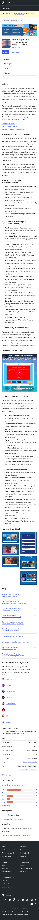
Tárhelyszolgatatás (8, 853)
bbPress (5, 884)
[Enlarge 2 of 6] (16, 547)
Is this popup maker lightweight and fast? (15, 642)
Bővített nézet (7, 775)
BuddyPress (7, 887)
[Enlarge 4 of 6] (35, 534)
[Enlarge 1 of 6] (16, 534)
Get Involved (24, 862)
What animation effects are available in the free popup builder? (13, 655)
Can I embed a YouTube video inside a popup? (10, 648)
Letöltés (5, 52)
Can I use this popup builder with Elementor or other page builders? (13, 623)
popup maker (32, 769)
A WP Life (21, 47)
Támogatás (7, 78)
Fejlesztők (5, 868)
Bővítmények (24, 853)
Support (4, 865)
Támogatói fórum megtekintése (12, 819)
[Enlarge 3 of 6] (16, 559)
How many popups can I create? (13, 636)
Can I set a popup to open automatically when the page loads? (14, 602)
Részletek (7, 59)
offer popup (28, 766)
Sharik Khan (10, 710)
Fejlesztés (7, 73)
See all (35, 806)
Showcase (23, 846)
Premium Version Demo (9, 126)
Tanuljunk (5, 862)
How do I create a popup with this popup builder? (10, 595)
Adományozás (26, 868)
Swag (23, 872)
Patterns (23, 856)
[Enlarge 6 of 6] (35, 573)
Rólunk (4, 846)
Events (22, 865)
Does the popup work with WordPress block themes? (11, 630)
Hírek (3, 850)
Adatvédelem (6, 856)
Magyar (8, 895)
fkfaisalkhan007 (11, 704)
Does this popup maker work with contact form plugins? (11, 609)
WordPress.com (8, 877)
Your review (6, 806)
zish (7, 716)
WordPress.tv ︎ (7, 872)
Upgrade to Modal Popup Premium (13, 129)
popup (34, 766)
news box (21, 766)
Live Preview (16, 52)
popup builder (24, 769)
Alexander (9, 697)
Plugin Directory (6, 8)
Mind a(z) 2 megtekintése (30, 762)
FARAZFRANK (10, 722)
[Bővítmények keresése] (21, 20)
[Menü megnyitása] (36, 2)
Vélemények (8, 64)
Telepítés (7, 68)
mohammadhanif (11, 691)
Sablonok (23, 850)
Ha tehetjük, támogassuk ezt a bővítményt (16, 835)
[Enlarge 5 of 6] (35, 558)
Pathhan (8, 685)
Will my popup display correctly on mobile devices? (11, 616)
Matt (4, 881)
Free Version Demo (8, 124)
